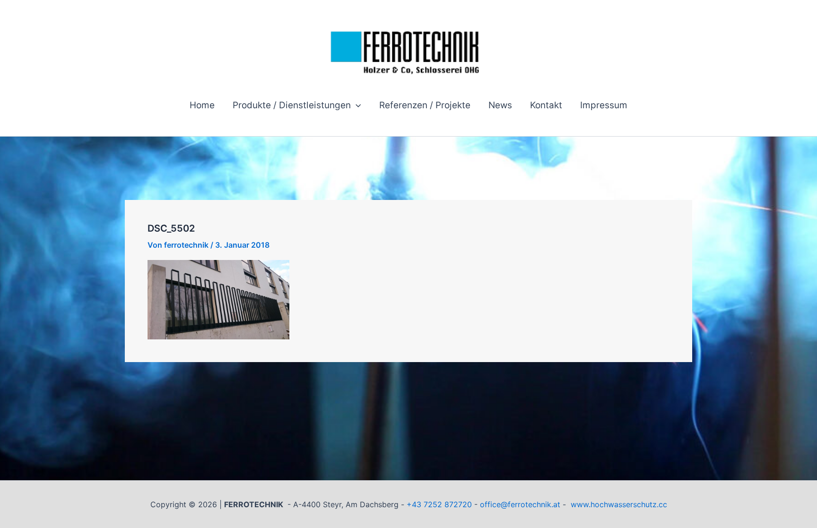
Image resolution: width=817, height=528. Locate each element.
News (500, 105)
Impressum (603, 105)
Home (202, 105)
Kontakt (546, 105)
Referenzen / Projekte (424, 105)
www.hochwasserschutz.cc (619, 504)
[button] (356, 105)
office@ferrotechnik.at (520, 504)
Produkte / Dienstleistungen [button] (292, 105)
